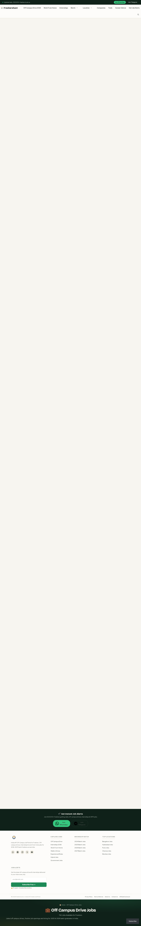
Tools (110, 8)
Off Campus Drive (56, 841)
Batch (73, 8)
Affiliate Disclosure (124, 896)
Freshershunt (11, 8)
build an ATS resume (31, 312)
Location (86, 8)
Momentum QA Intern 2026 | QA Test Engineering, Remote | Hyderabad (46, 421)
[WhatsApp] (13, 852)
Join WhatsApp (120, 2)
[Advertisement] (51, 370)
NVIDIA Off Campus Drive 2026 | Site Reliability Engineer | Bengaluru (44, 741)
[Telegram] (18, 852)
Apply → (14, 40)
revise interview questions (60, 312)
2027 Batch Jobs (80, 851)
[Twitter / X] (27, 852)
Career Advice (120, 8)
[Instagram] (22, 852)
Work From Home (50, 8)
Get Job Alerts (134, 8)
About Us (107, 896)
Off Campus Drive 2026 (32, 8)
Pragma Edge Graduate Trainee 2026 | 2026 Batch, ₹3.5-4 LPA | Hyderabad (48, 326)
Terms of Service (98, 896)
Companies (101, 8)
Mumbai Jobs (106, 854)
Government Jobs (56, 860)
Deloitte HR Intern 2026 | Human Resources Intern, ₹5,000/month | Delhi (46, 389)
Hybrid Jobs (54, 857)
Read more (56, 349)
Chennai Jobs (106, 851)
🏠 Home (62, 905)
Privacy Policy (88, 896)
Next (27, 803)
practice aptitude (44, 312)
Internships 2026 (56, 844)
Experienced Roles (57, 854)
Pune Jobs (105, 848)
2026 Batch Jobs (80, 848)
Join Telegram (132, 2)
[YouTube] (32, 852)
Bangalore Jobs (107, 841)
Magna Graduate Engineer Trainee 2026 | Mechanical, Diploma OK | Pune (47, 611)
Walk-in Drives (55, 851)
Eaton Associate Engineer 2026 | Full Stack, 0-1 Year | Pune (40, 516)
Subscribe (132, 921)
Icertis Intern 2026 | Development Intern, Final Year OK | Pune (41, 483)
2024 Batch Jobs (80, 841)
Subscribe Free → (28, 885)
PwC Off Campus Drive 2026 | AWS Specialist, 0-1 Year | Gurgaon (43, 578)
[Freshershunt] (2, 8)
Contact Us (115, 896)
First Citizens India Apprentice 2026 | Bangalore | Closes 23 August (44, 673)
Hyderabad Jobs (107, 844)
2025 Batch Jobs (80, 844)
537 (21, 803)
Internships (63, 8)
